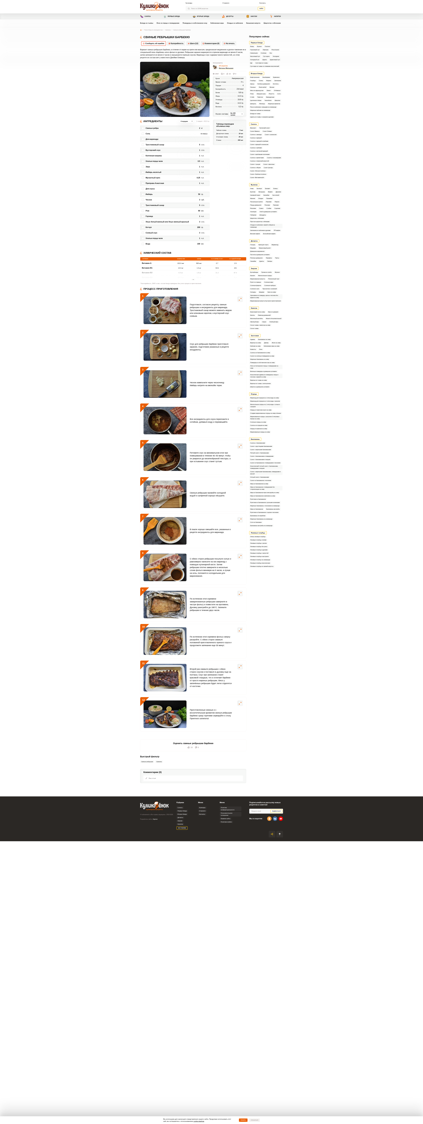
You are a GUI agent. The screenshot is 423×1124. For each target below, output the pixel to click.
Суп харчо (266, 56)
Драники (278, 192)
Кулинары (189, 3)
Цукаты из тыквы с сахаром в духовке (262, 117)
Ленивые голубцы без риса (258, 546)
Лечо (260, 349)
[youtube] (281, 818)
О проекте (226, 3)
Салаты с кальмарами (274, 158)
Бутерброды (254, 272)
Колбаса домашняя (264, 84)
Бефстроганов (254, 77)
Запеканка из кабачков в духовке (260, 230)
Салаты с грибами (256, 148)
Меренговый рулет (265, 248)
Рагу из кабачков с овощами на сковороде (263, 107)
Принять (243, 1120)
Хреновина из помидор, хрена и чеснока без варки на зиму (264, 296)
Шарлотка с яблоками (272, 23)
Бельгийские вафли (269, 234)
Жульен (277, 272)
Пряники (276, 205)
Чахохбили (268, 100)
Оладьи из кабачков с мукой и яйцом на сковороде (262, 226)
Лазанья (253, 87)
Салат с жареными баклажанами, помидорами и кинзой (265, 473)
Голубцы (253, 80)
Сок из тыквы (254, 328)
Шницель (253, 104)
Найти (261, 8)
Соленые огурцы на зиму (258, 422)
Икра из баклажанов (256, 509)
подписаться (276, 811)
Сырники (277, 208)
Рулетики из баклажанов (258, 499)
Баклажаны (255, 439)
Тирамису (269, 258)
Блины (275, 188)
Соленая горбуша (270, 285)
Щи (251, 63)
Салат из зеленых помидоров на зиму (262, 356)
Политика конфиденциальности (227, 809)
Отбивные (277, 90)
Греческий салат (264, 128)
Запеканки (277, 80)
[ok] (269, 818)
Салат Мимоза (255, 131)
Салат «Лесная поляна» (258, 171)
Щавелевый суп (275, 59)
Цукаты (261, 261)
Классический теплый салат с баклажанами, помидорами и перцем (264, 467)
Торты (277, 258)
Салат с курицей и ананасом (259, 144)
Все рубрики (182, 828)
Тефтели (260, 97)
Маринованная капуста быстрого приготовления (265, 301)
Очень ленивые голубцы (257, 536)
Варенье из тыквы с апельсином (260, 383)
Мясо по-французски (256, 90)
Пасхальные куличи (256, 202)
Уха (271, 53)
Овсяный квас (254, 322)
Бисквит (267, 188)
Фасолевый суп (255, 56)
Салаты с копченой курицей (259, 151)
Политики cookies (226, 822)
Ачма (251, 188)
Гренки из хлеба (266, 272)
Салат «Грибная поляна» (258, 174)
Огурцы (254, 394)
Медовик (253, 248)
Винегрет (253, 128)
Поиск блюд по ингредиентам (153, 30)
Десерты (227, 16)
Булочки (252, 192)
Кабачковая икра (217, 23)
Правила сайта (225, 818)
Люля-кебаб (262, 87)
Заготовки (255, 336)
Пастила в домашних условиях (260, 254)
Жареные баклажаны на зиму (259, 359)
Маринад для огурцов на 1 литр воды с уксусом (265, 401)
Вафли (270, 192)
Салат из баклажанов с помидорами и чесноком (265, 463)
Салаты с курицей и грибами (259, 141)
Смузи (264, 322)
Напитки (275, 16)
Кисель (252, 315)
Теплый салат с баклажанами (259, 453)
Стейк (252, 97)
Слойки (269, 208)
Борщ (252, 46)
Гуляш (261, 80)
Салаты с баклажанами (257, 443)
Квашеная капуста (253, 23)
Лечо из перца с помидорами (168, 23)
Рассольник (275, 50)
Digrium (155, 819)
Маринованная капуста (257, 279)
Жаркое (268, 80)
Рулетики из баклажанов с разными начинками (265, 502)
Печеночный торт (273, 279)
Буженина (276, 77)
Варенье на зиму (255, 343)
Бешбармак (266, 77)
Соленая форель (255, 285)
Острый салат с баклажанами (259, 477)
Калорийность (177, 43)
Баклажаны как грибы (273, 509)
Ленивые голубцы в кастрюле (259, 556)
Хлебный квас (273, 322)
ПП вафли (277, 230)
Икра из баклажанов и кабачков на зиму (262, 496)
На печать (230, 43)
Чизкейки (253, 261)
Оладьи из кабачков (235, 23)
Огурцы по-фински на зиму (258, 428)
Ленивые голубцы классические (260, 563)
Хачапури (253, 211)
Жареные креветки (274, 104)
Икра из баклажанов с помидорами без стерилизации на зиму (262, 488)
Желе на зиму (276, 343)
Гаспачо (267, 46)
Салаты (145, 16)
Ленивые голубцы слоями (258, 540)
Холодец (253, 292)
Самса (261, 208)
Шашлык (277, 100)
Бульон (259, 46)
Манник (252, 198)
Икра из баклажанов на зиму (259, 484)
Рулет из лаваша (255, 282)
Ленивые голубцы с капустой (259, 553)
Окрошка (265, 50)
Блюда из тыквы (146, 23)
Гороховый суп (255, 50)
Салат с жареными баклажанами (260, 449)
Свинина (168, 30)
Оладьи (260, 198)
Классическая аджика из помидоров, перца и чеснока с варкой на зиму (264, 376)
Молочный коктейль (256, 318)
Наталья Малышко (226, 68)
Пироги (277, 202)
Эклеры (269, 261)
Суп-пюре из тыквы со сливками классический (264, 66)
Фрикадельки (270, 97)
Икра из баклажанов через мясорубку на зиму (264, 492)
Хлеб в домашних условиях (268, 211)
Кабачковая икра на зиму (271, 346)
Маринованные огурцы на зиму (260, 432)
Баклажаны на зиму (264, 339)
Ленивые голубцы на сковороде (260, 560)
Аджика (252, 339)
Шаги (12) (194, 43)
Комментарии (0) (212, 43)
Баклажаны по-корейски (257, 516)
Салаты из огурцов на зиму (258, 425)
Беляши (259, 188)
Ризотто (271, 94)
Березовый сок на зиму (257, 312)
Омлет (269, 90)
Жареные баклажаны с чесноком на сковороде (265, 506)
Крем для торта (263, 245)
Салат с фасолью (268, 164)
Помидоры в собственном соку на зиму (262, 362)
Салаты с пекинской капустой (259, 161)
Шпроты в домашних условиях (259, 387)
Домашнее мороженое (257, 251)
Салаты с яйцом (255, 167)
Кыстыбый (276, 195)
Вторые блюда (201, 16)
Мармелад (275, 245)
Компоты (253, 349)
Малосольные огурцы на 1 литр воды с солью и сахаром (265, 405)
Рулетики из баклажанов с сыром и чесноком (264, 512)
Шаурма (261, 292)
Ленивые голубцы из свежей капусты (261, 566)
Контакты (262, 3)
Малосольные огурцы (265, 275)
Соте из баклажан (256, 522)
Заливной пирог (255, 195)
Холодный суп (254, 59)
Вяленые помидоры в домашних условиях (263, 371)
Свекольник (254, 53)
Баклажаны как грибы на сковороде (261, 525)
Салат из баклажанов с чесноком (260, 480)
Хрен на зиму (271, 292)
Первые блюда (171, 16)
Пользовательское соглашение (226, 814)
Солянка (263, 53)
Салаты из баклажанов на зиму (260, 352)
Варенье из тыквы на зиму (258, 380)
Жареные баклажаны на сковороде (261, 519)
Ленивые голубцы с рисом (258, 543)
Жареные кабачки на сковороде (260, 110)
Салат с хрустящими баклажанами (261, 446)
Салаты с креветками (257, 158)
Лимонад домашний (264, 315)
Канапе (252, 275)
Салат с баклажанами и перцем (260, 459)
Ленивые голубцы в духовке (259, 550)
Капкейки (266, 195)
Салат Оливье (267, 131)
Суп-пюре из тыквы (262, 63)
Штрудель (263, 215)
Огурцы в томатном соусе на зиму (260, 410)
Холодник (276, 56)
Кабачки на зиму (255, 346)
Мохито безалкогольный (273, 318)
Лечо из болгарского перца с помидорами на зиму (264, 367)
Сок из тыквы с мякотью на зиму (260, 325)
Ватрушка (262, 192)
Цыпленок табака (255, 100)
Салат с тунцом (255, 164)
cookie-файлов (198, 1121)
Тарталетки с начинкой (270, 289)
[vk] (275, 818)
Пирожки (268, 202)
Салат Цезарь (268, 167)
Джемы (266, 343)
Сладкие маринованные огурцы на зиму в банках (265, 413)
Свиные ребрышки (147, 761)
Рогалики (253, 208)
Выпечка (254, 185)
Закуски (251, 16)
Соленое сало (254, 289)
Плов (251, 94)
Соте (279, 94)
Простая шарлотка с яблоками (259, 221)
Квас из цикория (273, 312)
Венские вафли (255, 234)
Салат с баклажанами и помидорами (261, 456)
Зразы (252, 84)
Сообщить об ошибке (154, 43)
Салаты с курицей (256, 138)
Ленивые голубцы (258, 533)
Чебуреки (253, 215)
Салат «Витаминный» (257, 177)
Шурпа (265, 59)
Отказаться (254, 1120)
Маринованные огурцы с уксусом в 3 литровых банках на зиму (264, 418)
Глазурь (252, 245)
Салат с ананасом (270, 134)
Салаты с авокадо (256, 134)
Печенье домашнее (256, 258)
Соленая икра (268, 282)
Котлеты (275, 84)
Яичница (262, 104)
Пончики (267, 205)
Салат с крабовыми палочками (260, 154)
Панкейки (269, 198)
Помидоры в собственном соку (195, 23)
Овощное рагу (261, 94)
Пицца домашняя (255, 205)
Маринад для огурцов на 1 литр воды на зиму (264, 398)
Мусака (272, 87)
